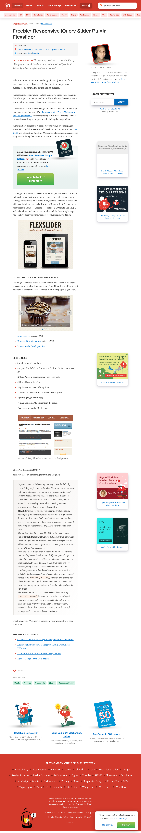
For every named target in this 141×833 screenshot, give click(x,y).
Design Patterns (20, 775)
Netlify (74, 804)
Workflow (120, 787)
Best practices (39, 769)
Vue (104, 15)
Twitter (28, 53)
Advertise (79, 817)
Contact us (61, 813)
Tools (39, 787)
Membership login (55, 817)
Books (29, 5)
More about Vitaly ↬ (110, 82)
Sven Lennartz (78, 801)
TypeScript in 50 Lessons (106, 734)
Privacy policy (89, 813)
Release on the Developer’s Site (31, 346)
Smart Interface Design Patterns (34, 157)
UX (21, 15)
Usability (57, 787)
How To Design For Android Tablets (33, 658)
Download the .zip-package (29, 341)
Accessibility (10, 15)
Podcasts (69, 822)
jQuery (45, 49)
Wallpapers (84, 15)
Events (40, 5)
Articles (18, 5)
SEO (125, 781)
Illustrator (111, 775)
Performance (52, 15)
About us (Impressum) (75, 813)
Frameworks (37, 49)
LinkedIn (35, 53)
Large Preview (23, 336)
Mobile (20, 49)
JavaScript (38, 15)
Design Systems (41, 775)
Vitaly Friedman (20, 24)
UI (47, 787)
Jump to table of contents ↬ (35, 179)
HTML (98, 775)
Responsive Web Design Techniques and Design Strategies (44, 114)
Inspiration (127, 775)
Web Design (127, 15)
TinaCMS (81, 804)
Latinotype (73, 807)
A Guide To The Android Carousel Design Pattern (39, 653)
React (95, 15)
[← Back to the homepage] (7, 5)
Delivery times (68, 817)
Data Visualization (109, 769)
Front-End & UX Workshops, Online (66, 735)
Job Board (87, 817)
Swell (90, 804)
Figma (73, 15)
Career (68, 769)
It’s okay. (126, 825)
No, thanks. (107, 825)
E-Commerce (60, 775)
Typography (25, 787)
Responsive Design (57, 49)
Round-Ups (114, 15)
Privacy (65, 781)
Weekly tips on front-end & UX (110, 109)
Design (64, 15)
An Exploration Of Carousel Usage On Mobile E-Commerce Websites (43, 647)
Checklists (81, 769)
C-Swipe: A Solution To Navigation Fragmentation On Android (45, 639)
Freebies (27, 49)
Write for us (50, 813)
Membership (54, 5)
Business (55, 769)
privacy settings (120, 818)
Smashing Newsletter (26, 733)
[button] (134, 5)
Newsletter (71, 5)
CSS (28, 15)
